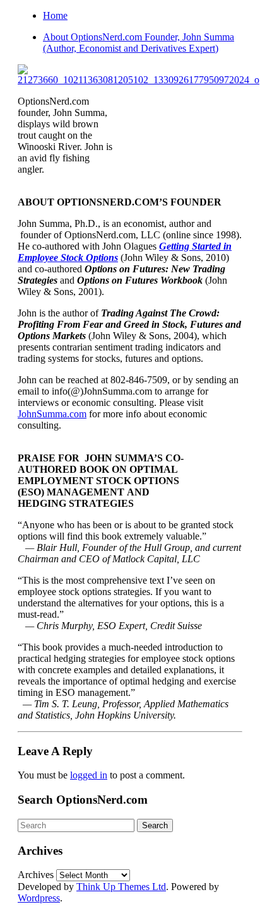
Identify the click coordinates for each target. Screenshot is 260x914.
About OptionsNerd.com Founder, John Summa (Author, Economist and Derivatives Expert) (138, 43)
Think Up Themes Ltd (121, 886)
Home (55, 15)
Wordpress (39, 898)
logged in (88, 775)
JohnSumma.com (52, 413)
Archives (36, 874)
